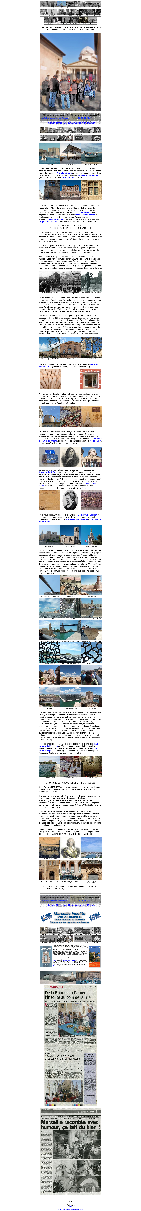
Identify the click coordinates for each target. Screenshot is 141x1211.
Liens (63, 1209)
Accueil (60, 1209)
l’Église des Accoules (49, 221)
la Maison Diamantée (88, 175)
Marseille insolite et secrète (77, 958)
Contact (81, 1209)
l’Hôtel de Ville (68, 178)
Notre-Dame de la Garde (77, 519)
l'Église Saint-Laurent (87, 515)
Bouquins (68, 1209)
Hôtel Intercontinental (85, 215)
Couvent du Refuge (48, 472)
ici (82, 945)
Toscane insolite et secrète (69, 960)
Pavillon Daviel (56, 219)
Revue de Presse (75, 1209)
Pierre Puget (95, 441)
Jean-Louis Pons (70, 510)
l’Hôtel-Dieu (85, 212)
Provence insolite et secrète (68, 959)
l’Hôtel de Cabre (64, 173)
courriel (70, 1206)
